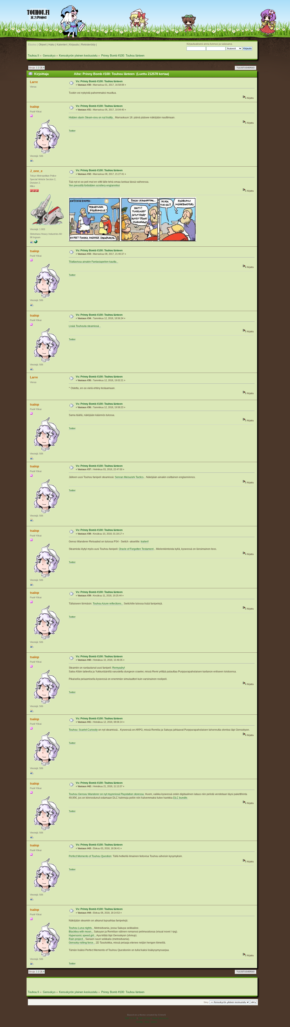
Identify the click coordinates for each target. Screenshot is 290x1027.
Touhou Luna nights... (81, 928)
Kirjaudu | (74, 44)
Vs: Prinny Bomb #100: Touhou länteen (99, 81)
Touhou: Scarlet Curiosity (83, 729)
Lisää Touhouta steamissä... (85, 326)
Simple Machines (160, 1018)
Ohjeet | (43, 44)
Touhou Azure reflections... (108, 603)
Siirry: (206, 1002)
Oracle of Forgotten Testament (136, 548)
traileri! (145, 541)
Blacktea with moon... (81, 931)
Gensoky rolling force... (82, 942)
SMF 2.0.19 (130, 1018)
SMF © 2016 (144, 1018)
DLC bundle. (180, 797)
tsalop (34, 106)
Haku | (52, 44)
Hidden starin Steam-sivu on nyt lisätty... (91, 117)
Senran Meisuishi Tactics (129, 477)
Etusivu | (33, 44)
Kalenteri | (62, 44)
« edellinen (240, 63)
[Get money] (35, 242)
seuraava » (252, 63)
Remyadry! (118, 667)
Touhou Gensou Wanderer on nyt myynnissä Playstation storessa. (106, 794)
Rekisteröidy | (89, 44)
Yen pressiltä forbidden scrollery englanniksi (94, 185)
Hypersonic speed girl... (82, 935)
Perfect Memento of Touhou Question (90, 856)
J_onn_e (36, 171)
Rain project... (77, 939)
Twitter (72, 130)
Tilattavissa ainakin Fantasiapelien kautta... (93, 261)
